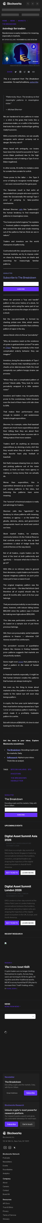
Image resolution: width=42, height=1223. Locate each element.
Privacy (6, 1211)
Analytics (6, 1173)
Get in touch (27, 1124)
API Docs (6, 1203)
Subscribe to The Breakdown (19, 277)
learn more (28, 872)
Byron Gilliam (10, 40)
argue (20, 662)
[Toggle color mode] (33, 4)
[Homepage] (12, 3)
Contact (6, 1190)
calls (21, 209)
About (5, 1183)
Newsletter (7, 273)
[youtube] (5, 1147)
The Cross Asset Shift (17, 966)
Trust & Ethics (8, 1207)
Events (5, 1166)
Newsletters (7, 1162)
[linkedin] (9, 1147)
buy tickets (12, 872)
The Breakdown (9, 24)
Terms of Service (9, 1215)
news (12, 21)
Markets (22, 21)
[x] (14, 1147)
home (4, 21)
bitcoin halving (18, 769)
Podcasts (6, 1158)
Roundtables (7, 1169)
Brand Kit (6, 1194)
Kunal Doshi (11, 989)
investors (16, 773)
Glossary (6, 1219)
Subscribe (30, 1093)
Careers (6, 1186)
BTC (29, 769)
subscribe (34, 82)
